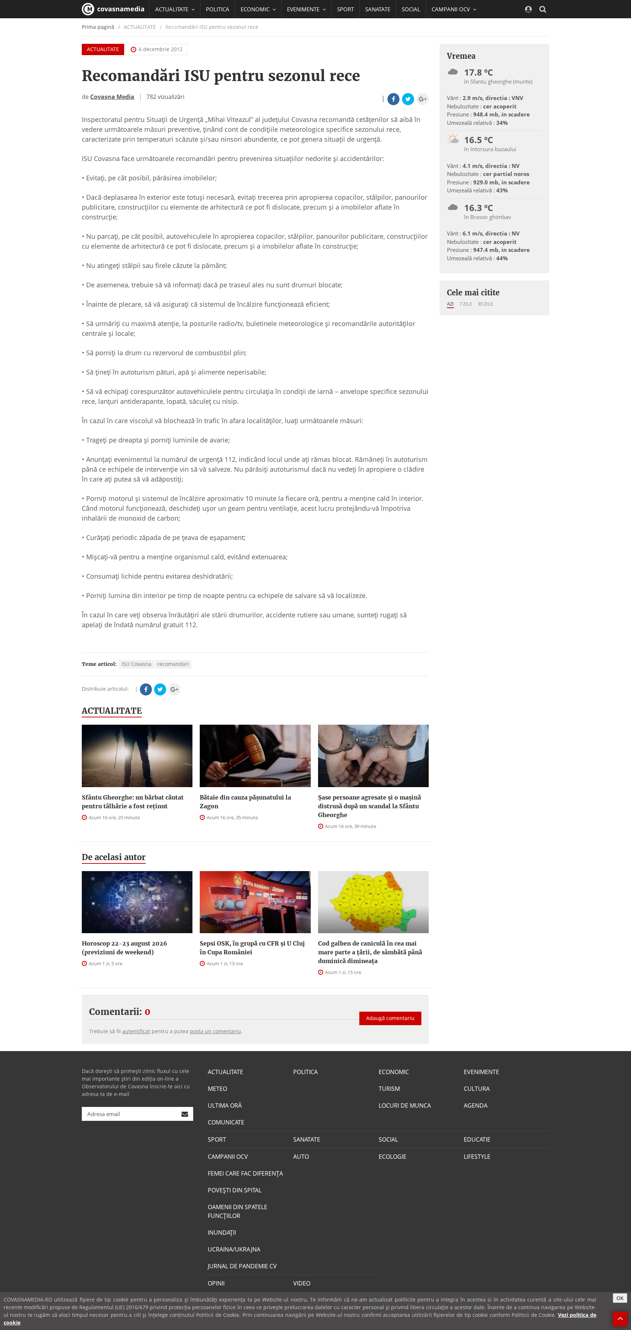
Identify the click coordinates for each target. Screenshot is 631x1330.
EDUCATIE (167, 27)
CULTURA (477, 1089)
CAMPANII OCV (228, 1157)
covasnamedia (120, 8)
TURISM (389, 1089)
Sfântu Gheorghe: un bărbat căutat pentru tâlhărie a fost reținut (133, 802)
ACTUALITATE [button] (172, 9)
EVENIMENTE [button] (304, 9)
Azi (450, 303)
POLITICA (217, 9)
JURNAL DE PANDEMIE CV (242, 1266)
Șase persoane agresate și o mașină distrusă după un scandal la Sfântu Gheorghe (369, 806)
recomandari (173, 663)
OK (620, 1298)
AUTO (301, 1157)
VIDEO (301, 1283)
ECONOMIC (394, 1072)
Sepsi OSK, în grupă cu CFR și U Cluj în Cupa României (252, 948)
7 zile (465, 303)
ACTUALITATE (103, 49)
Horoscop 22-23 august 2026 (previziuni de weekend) (124, 948)
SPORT (345, 9)
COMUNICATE (226, 1122)
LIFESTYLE (477, 1157)
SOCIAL (411, 9)
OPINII (216, 1283)
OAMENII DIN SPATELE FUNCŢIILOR (237, 1211)
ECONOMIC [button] (256, 9)
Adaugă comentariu (390, 1018)
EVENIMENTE (481, 1072)
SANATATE (377, 9)
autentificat (136, 1031)
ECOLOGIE (392, 1157)
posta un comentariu (215, 1031)
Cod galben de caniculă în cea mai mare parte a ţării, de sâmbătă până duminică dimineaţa (370, 952)
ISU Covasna (137, 663)
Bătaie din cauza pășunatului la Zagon (245, 802)
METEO (217, 1089)
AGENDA (475, 1105)
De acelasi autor (114, 857)
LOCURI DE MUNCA (405, 1105)
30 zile (485, 303)
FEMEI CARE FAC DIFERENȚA (245, 1173)
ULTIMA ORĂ (225, 1105)
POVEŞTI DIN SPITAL (234, 1190)
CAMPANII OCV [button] (451, 9)
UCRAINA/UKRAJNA (234, 1249)
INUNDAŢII (222, 1233)
